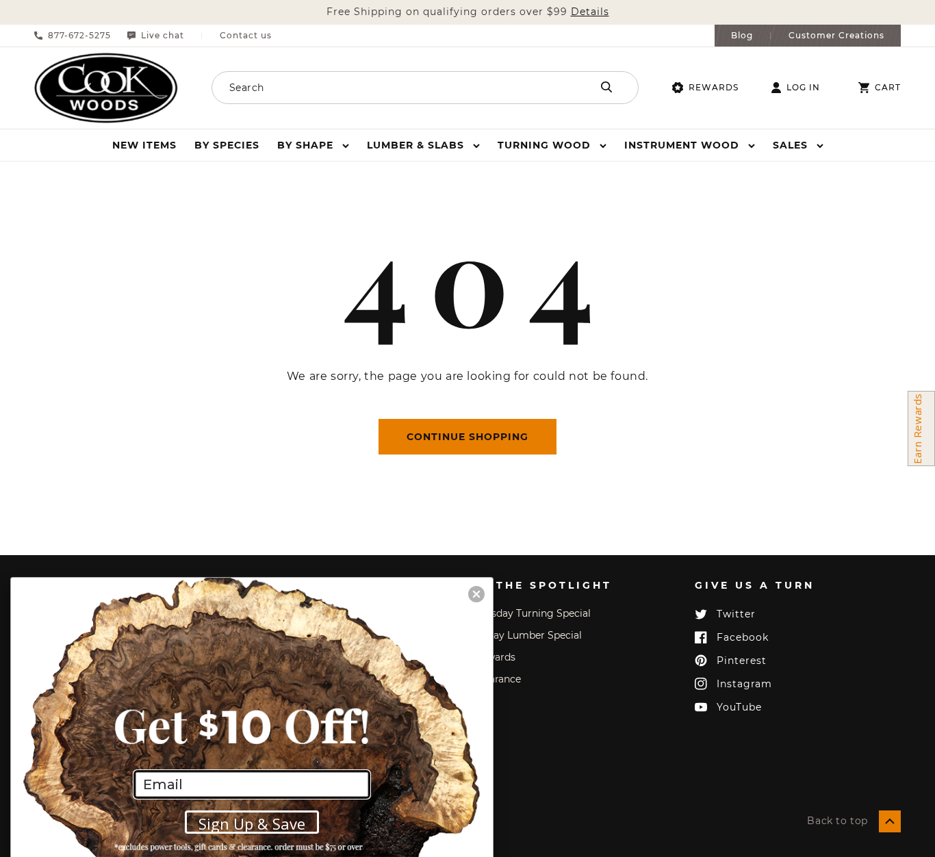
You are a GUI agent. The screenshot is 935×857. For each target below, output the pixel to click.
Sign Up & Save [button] (251, 823)
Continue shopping (467, 437)
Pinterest (742, 660)
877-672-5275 (79, 35)
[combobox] (383, 88)
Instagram (744, 684)
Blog (742, 35)
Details (590, 12)
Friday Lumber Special (528, 635)
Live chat (162, 35)
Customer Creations (836, 35)
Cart (888, 87)
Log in (803, 87)
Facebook (743, 637)
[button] (313, 145)
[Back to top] (890, 821)
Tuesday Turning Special (532, 613)
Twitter (736, 614)
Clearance (497, 679)
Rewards (714, 87)
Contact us (246, 35)
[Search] (606, 87)
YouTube (739, 707)
